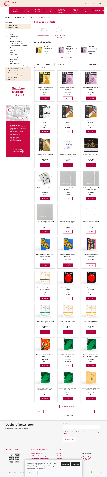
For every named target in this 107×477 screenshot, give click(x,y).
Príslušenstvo (11, 79)
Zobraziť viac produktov (67, 57)
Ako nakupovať (37, 453)
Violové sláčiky (14, 57)
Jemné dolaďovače (15, 63)
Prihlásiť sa (69, 439)
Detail (68, 98)
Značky (59, 456)
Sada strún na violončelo (17, 43)
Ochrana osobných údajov (40, 458)
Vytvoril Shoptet (97, 472)
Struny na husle (14, 36)
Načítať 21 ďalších (68, 406)
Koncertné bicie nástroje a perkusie (17, 73)
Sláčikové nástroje (13, 27)
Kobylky (12, 61)
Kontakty (60, 458)
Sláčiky (11, 52)
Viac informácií (40, 468)
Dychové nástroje (12, 25)
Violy (11, 32)
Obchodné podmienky (39, 456)
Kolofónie (12, 50)
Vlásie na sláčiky (14, 59)
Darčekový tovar (12, 77)
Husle (11, 30)
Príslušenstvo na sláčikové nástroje (19, 66)
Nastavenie (32, 473)
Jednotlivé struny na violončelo (18, 45)
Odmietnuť (65, 464)
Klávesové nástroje (13, 70)
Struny (11, 34)
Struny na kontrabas (15, 48)
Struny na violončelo (16, 41)
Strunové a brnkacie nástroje (16, 68)
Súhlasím (76, 464)
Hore (39, 411)
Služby (59, 453)
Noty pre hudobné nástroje (15, 75)
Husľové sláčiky (14, 54)
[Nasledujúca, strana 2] (96, 411)
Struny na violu (14, 39)
